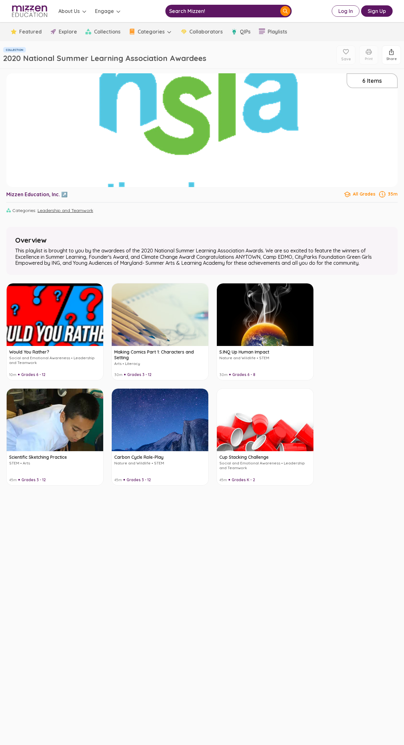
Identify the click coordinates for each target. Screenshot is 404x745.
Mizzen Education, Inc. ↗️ (37, 194)
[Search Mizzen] (285, 11)
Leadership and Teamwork (65, 210)
